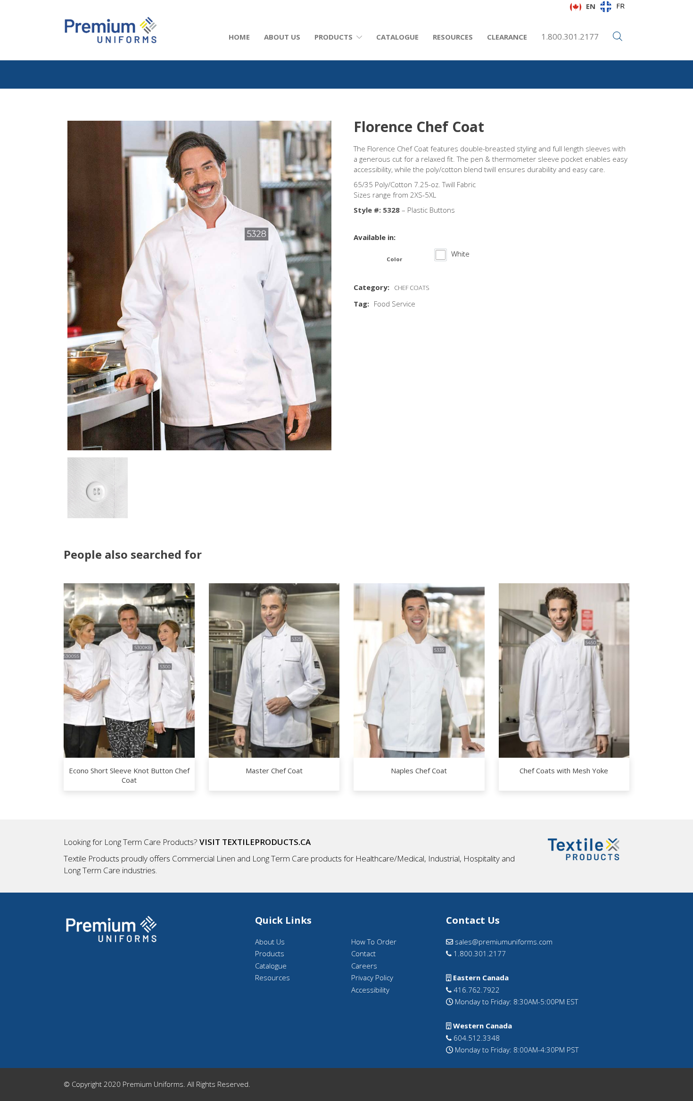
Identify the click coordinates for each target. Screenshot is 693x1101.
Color (394, 259)
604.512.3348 (476, 1038)
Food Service (394, 303)
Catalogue (397, 36)
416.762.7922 (476, 989)
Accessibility (370, 989)
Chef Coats (411, 287)
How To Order (373, 941)
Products (333, 36)
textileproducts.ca (266, 841)
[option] (612, 6)
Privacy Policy (372, 977)
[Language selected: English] (669, 1092)
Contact (363, 953)
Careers (364, 965)
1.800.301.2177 (570, 36)
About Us (282, 36)
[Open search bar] (617, 36)
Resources (453, 36)
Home (239, 36)
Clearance (507, 36)
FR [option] (620, 5)
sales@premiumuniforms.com (503, 941)
